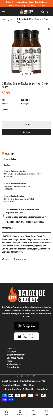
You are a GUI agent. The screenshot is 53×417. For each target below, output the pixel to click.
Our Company (11, 351)
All (11, 19)
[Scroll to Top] (48, 403)
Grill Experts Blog (28, 389)
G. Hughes (25, 103)
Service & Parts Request (10, 380)
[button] (48, 11)
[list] (26, 51)
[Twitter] (17, 376)
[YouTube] (34, 376)
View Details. (19, 212)
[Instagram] (28, 376)
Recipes (9, 360)
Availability (9, 153)
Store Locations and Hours (16, 354)
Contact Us (11, 348)
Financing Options (42, 389)
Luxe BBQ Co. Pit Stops (15, 357)
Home (4, 19)
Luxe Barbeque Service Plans (11, 389)
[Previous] (22, 74)
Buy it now (26, 132)
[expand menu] (3, 11)
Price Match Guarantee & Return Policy (33, 380)
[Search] (42, 11)
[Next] (30, 74)
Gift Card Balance (28, 385)
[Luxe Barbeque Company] (26, 11)
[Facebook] (22, 376)
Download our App (13, 367)
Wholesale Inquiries (14, 363)
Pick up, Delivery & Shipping (11, 385)
